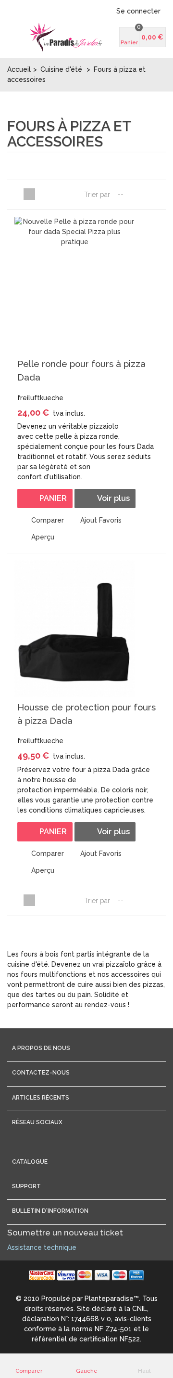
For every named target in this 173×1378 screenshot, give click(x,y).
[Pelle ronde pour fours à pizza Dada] (74, 285)
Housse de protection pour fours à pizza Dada (86, 714)
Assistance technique (41, 1247)
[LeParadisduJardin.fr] (65, 37)
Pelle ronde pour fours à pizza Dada (81, 370)
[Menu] (19, 37)
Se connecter (138, 11)
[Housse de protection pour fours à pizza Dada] (74, 628)
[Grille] (18, 194)
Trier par (97, 194)
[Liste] (29, 194)
